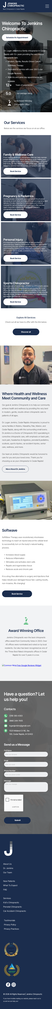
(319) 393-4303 (15, 715)
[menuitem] (26, 863)
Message (7, 781)
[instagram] (13, 984)
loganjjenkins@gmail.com (19, 725)
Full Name (8, 750)
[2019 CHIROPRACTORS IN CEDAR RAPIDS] (11, 956)
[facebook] (8, 984)
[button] (47, 6)
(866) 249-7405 (16, 720)
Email (6, 760)
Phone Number (9, 771)
